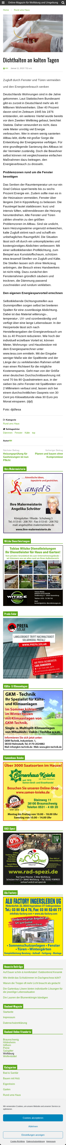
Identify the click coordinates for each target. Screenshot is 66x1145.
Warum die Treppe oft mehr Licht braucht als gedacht (31, 983)
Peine (6, 1048)
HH (6, 68)
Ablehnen (33, 1126)
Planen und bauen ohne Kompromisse (49, 455)
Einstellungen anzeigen (33, 1135)
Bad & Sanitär (10, 1073)
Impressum (51, 1141)
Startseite (8, 1012)
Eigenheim (9, 1084)
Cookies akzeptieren (33, 1118)
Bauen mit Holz (11, 1078)
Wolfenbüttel (10, 1056)
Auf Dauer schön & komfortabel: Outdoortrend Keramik (32, 972)
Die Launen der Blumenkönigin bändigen (25, 997)
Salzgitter (8, 1050)
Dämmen (7, 432)
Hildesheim (9, 1042)
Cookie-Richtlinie (17, 1141)
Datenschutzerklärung (35, 1141)
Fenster (18, 432)
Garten (6, 1089)
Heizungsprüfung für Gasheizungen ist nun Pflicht (16, 457)
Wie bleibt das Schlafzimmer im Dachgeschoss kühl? (32, 977)
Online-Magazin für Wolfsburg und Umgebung (33, 2)
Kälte (27, 432)
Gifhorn (7, 1045)
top (33, 432)
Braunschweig (11, 1039)
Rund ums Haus (11, 423)
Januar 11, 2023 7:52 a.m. (21, 68)
